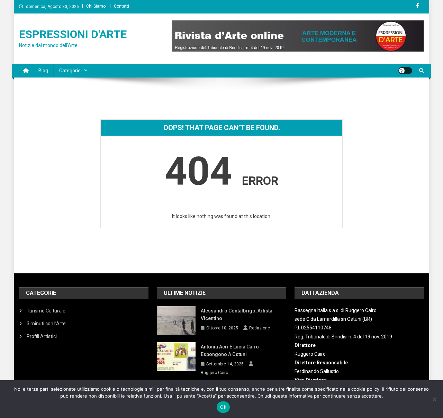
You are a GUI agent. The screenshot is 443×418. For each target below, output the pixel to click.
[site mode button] (405, 70)
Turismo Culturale (46, 311)
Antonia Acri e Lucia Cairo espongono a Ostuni (230, 350)
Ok (223, 407)
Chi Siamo (96, 6)
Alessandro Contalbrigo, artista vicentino (236, 314)
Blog (43, 70)
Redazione (259, 328)
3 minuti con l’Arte (46, 323)
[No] (434, 399)
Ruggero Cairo (214, 372)
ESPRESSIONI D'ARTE (73, 34)
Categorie (70, 70)
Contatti (121, 6)
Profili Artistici (42, 336)
